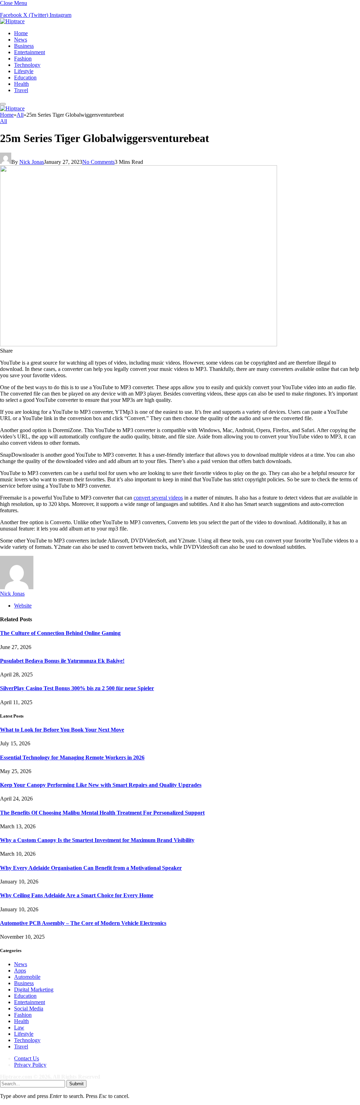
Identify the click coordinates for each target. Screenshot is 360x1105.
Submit (76, 1083)
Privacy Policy (30, 1065)
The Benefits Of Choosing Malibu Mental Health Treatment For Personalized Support (102, 813)
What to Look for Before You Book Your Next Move (62, 730)
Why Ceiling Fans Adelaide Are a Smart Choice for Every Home (76, 895)
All (3, 121)
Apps (20, 971)
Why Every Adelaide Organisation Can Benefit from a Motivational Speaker (91, 868)
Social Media (28, 1008)
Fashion (23, 59)
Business (24, 46)
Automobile (27, 977)
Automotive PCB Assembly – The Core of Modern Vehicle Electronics (83, 923)
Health (21, 84)
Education (25, 78)
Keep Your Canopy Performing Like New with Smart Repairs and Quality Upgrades (100, 785)
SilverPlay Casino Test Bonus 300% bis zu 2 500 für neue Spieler (77, 688)
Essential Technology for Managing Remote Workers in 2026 (72, 757)
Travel (21, 90)
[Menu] (3, 104)
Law (19, 1027)
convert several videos (158, 498)
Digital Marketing (33, 989)
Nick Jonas (31, 162)
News (20, 40)
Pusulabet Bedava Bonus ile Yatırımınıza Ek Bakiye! (62, 661)
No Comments (98, 162)
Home (21, 33)
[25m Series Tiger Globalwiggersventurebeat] (138, 344)
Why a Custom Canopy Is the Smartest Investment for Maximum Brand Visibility (97, 840)
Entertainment (29, 52)
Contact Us (26, 1058)
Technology (27, 65)
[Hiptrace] (12, 21)
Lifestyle (23, 71)
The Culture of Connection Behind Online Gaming (60, 633)
